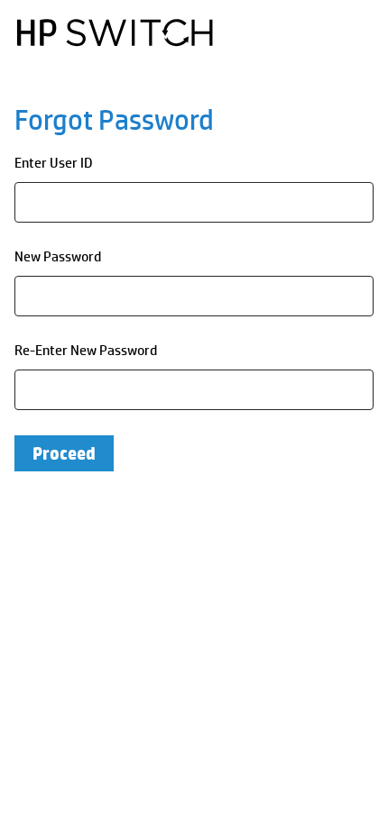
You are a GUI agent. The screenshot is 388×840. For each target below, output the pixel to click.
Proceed (64, 453)
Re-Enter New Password (85, 350)
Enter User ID (53, 162)
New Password (57, 256)
